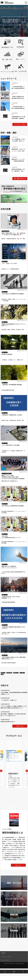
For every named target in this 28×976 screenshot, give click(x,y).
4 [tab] (14, 800)
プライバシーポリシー (6, 956)
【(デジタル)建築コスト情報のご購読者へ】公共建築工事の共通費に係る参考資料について (14, 707)
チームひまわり (22, 672)
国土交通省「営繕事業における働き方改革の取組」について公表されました (13, 714)
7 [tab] (20, 800)
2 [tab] (9, 800)
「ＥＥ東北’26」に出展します (9, 700)
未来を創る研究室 (9, 672)
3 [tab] (12, 800)
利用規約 (3, 953)
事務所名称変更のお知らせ (8, 721)
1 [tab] (7, 800)
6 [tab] (18, 800)
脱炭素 (2, 674)
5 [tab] (16, 800)
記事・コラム (3, 672)
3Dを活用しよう (16, 672)
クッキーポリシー (5, 960)
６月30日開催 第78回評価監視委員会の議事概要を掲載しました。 (14, 693)
